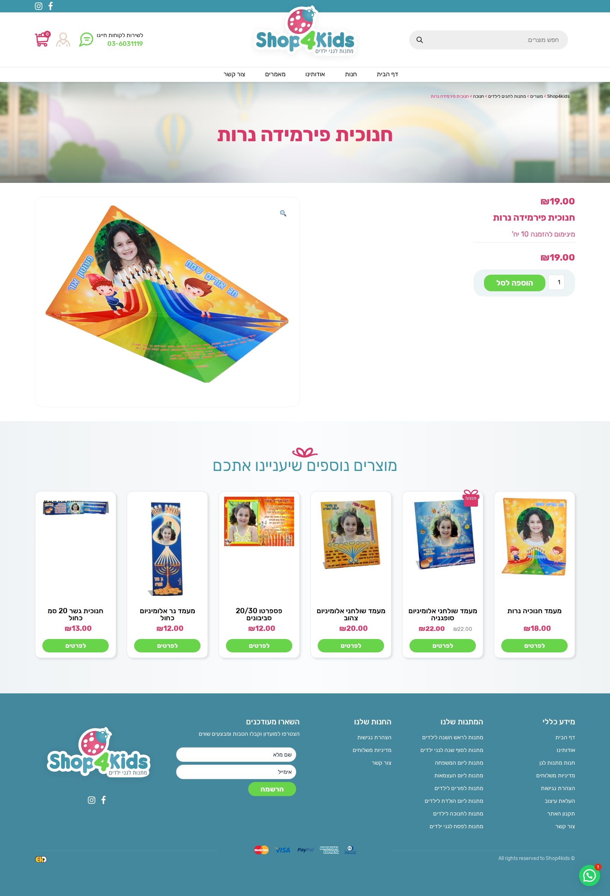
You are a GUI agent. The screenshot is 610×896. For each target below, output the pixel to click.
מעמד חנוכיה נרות (534, 611)
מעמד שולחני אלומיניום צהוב (351, 614)
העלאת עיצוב (560, 801)
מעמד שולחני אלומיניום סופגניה (442, 614)
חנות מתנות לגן (557, 762)
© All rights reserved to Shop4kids (536, 858)
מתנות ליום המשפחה (459, 762)
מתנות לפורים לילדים (459, 788)
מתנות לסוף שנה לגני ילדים (451, 750)
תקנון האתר (561, 813)
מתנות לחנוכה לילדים (458, 813)
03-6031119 (125, 44)
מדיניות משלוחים (555, 775)
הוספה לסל (514, 283)
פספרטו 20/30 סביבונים (259, 614)
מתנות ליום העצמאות (458, 775)
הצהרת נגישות (558, 788)
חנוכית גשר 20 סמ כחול (75, 614)
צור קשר (565, 826)
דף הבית (565, 737)
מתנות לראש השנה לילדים (452, 737)
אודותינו (566, 750)
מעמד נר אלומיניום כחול (167, 614)
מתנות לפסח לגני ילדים (456, 826)
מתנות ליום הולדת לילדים (454, 801)
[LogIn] (63, 40)
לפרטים (534, 646)
